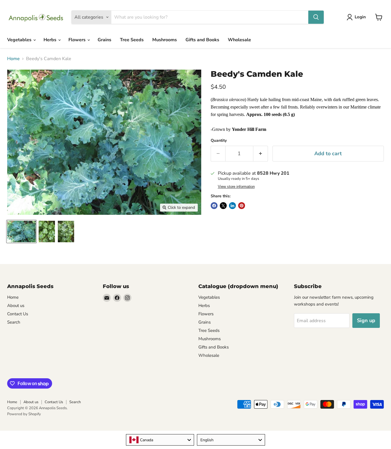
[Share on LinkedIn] (232, 205)
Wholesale (239, 40)
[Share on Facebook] (214, 205)
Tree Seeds (132, 40)
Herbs (51, 40)
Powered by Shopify (24, 414)
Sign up (366, 320)
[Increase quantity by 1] (260, 154)
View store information (236, 187)
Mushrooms (164, 40)
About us (15, 305)
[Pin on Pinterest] (241, 205)
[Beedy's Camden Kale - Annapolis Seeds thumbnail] (21, 231)
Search (13, 322)
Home (13, 58)
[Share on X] (223, 205)
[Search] (316, 17)
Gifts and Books (202, 40)
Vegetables (20, 40)
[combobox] (160, 440)
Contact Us (17, 314)
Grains (104, 40)
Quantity (219, 140)
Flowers (77, 40)
